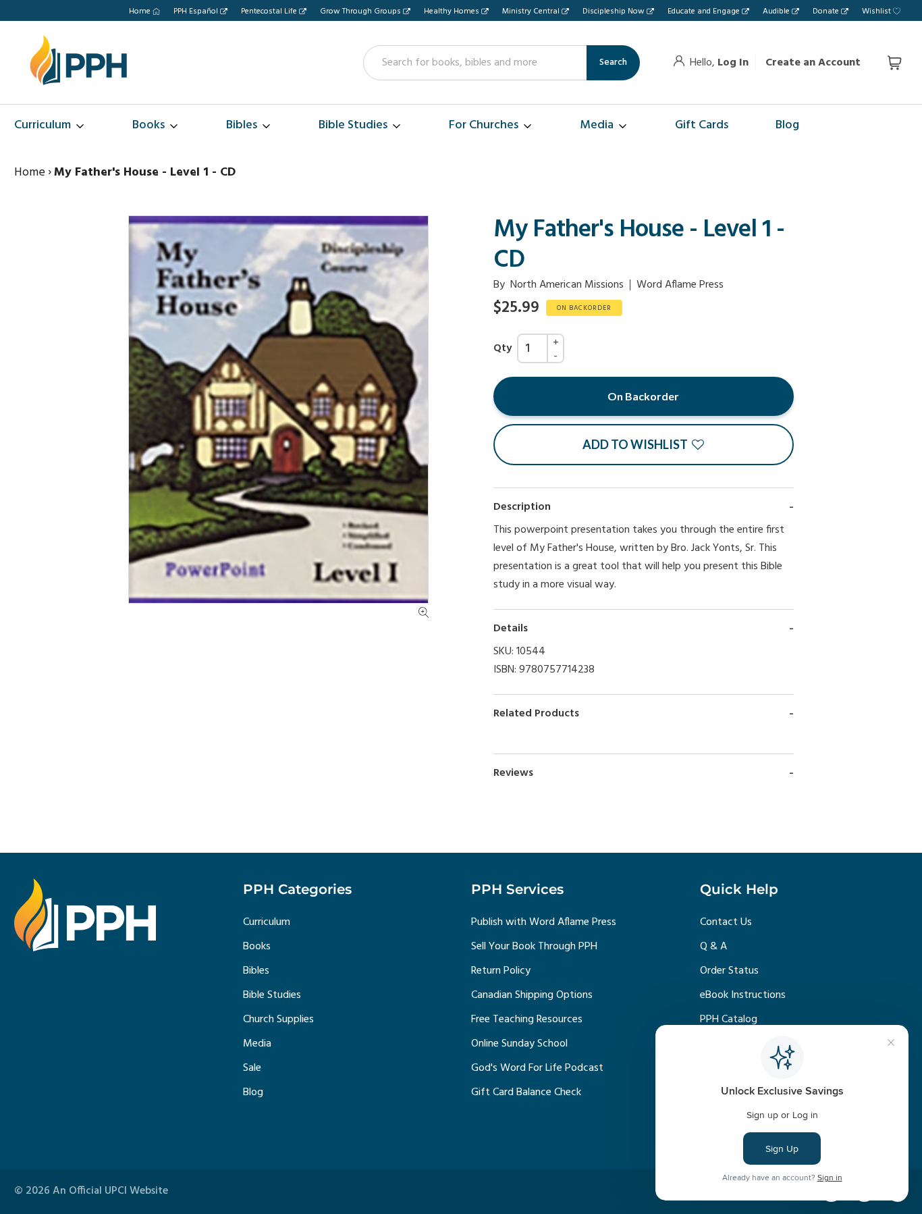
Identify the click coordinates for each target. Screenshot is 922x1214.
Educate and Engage (704, 11)
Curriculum (266, 922)
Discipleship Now (613, 11)
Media (257, 1044)
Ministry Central (531, 11)
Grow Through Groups (360, 11)
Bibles (256, 971)
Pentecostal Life (269, 11)
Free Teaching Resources (526, 1019)
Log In (733, 63)
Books (257, 946)
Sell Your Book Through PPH (534, 946)
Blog (253, 1092)
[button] (643, 444)
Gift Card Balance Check (526, 1092)
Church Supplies (278, 1019)
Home (140, 11)
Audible (776, 11)
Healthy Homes (451, 11)
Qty (502, 348)
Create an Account (813, 63)
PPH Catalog (728, 1019)
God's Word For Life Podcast (537, 1068)
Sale (252, 1068)
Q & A (713, 946)
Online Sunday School (519, 1044)
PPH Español (195, 11)
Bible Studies (272, 995)
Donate (826, 11)
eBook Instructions (743, 995)
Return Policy (501, 971)
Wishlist (876, 11)
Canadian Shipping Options (532, 995)
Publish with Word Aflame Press (543, 922)
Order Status (729, 971)
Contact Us (726, 922)
